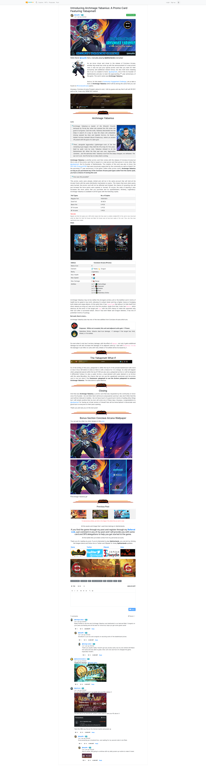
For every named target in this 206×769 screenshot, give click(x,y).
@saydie (77, 15)
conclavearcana (97, 581)
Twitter (89, 547)
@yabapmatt (113, 72)
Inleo (122, 547)
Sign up (173, 2)
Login (168, 2)
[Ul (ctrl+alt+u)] (86, 591)
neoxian (110, 581)
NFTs (46, 2)
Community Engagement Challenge (114, 81)
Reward (131, 616)
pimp (119, 581)
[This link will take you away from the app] (78, 514)
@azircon (77, 688)
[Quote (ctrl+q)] (81, 591)
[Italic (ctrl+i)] (75, 591)
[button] (178, 2)
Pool (57, 2)
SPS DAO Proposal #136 (78, 166)
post (102, 421)
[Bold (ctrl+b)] (72, 591)
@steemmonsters (80, 659)
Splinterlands (131, 15)
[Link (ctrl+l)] (90, 591)
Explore (41, 2)
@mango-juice (79, 619)
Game (73, 547)
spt (90, 581)
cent (115, 581)
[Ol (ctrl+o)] (84, 591)
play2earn (84, 581)
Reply (133, 609)
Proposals (52, 2)
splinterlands (75, 581)
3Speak (106, 547)
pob (105, 581)
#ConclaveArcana (83, 86)
